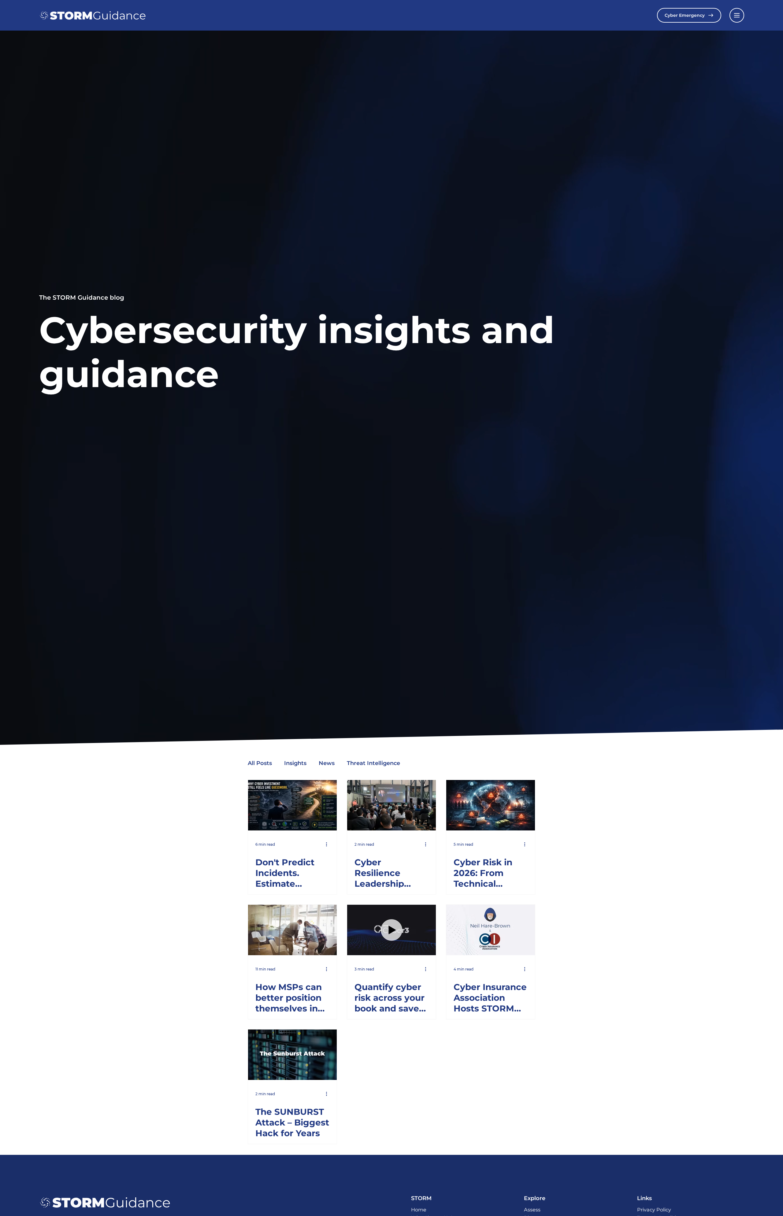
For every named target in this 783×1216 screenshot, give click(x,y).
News (327, 763)
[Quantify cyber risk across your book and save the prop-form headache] (391, 930)
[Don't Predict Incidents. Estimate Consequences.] (292, 805)
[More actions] (328, 844)
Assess (532, 1210)
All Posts (260, 763)
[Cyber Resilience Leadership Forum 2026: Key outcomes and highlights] (391, 805)
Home (418, 1210)
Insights (295, 763)
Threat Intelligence (373, 763)
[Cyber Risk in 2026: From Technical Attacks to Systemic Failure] (490, 805)
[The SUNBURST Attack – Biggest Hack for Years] (292, 1054)
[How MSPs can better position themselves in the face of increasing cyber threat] (292, 930)
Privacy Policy (654, 1210)
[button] (736, 15)
